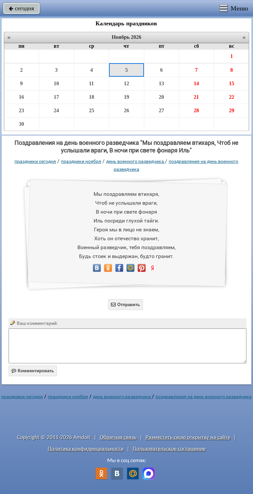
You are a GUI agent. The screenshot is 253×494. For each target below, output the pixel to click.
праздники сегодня (35, 161)
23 (21, 110)
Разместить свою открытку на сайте (188, 437)
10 (56, 83)
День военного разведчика (135, 161)
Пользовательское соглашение (169, 449)
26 (126, 110)
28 (196, 110)
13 (161, 83)
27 (161, 110)
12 (126, 83)
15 (231, 83)
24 (56, 110)
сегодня (21, 8)
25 (91, 110)
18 (91, 97)
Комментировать (33, 370)
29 (231, 110)
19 (126, 97)
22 (231, 97)
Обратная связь (118, 437)
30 (21, 124)
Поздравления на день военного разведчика (203, 396)
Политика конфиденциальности (86, 449)
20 (161, 97)
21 (196, 97)
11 (91, 83)
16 (21, 97)
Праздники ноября (81, 161)
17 (56, 97)
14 (196, 83)
